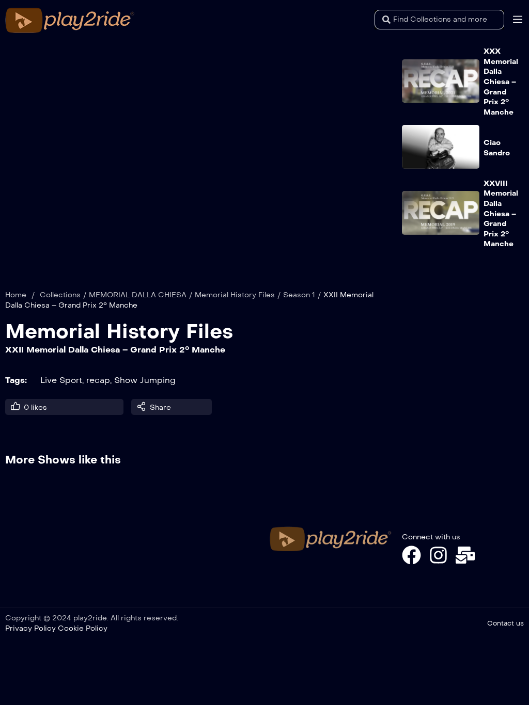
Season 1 (299, 295)
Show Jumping (145, 380)
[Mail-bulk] (465, 555)
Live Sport (61, 380)
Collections (60, 295)
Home (15, 295)
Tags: (16, 380)
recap (98, 380)
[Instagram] (438, 555)
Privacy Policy (30, 628)
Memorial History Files (235, 295)
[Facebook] (411, 555)
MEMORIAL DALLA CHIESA (137, 295)
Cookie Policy (82, 628)
